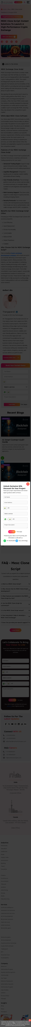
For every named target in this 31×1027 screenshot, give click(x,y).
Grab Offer (12, 531)
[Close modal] (27, 484)
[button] (5, 508)
